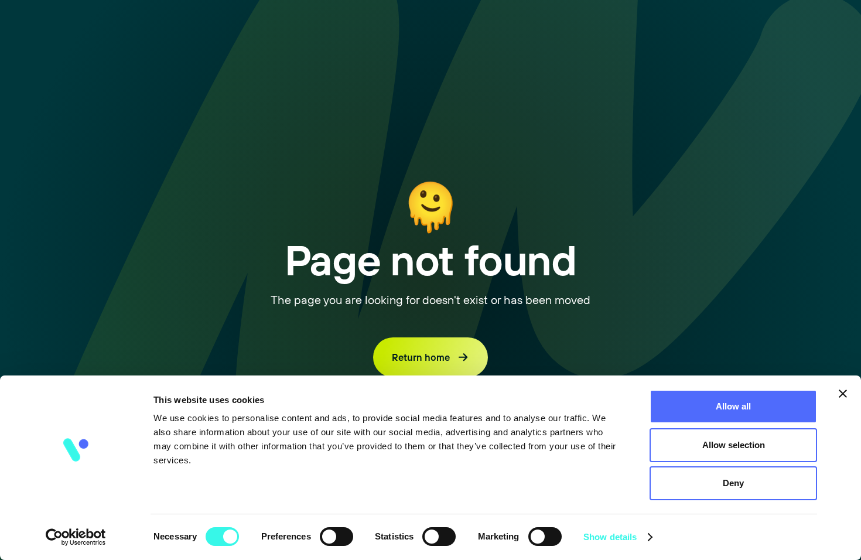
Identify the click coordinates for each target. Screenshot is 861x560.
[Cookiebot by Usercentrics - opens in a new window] (76, 537)
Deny (733, 483)
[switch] (336, 536)
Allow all (733, 406)
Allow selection (733, 445)
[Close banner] (843, 394)
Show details (610, 537)
